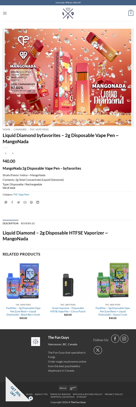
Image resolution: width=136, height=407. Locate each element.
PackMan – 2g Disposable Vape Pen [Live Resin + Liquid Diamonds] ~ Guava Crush (113, 311)
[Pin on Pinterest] (31, 202)
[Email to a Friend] (25, 202)
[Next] (133, 294)
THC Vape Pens (39, 129)
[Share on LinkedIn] (38, 202)
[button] (5, 13)
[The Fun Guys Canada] (36, 342)
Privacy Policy (114, 394)
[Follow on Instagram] (124, 339)
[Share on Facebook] (12, 202)
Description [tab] (10, 223)
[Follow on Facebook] (115, 339)
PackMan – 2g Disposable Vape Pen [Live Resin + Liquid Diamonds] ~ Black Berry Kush (23, 311)
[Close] (30, 398)
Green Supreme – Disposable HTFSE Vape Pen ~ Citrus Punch (68, 309)
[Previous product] (12, 153)
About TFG (41, 394)
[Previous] (2, 294)
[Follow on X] (98, 350)
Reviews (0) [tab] (28, 223)
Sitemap (81, 397)
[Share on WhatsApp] (6, 202)
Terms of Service (60, 394)
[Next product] (5, 153)
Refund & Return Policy (88, 394)
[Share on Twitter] (19, 202)
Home (6, 129)
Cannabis (20, 129)
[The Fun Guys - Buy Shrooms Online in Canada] (68, 13)
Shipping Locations (63, 397)
